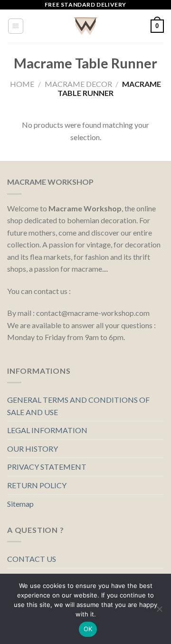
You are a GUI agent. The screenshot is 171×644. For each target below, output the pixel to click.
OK (88, 629)
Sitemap (20, 503)
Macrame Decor (78, 83)
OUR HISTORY (32, 448)
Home (22, 83)
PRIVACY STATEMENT (46, 466)
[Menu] (16, 26)
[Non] (159, 611)
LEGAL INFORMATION (47, 430)
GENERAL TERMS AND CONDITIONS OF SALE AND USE (78, 406)
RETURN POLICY (36, 485)
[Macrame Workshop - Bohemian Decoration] (85, 26)
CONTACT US (31, 558)
